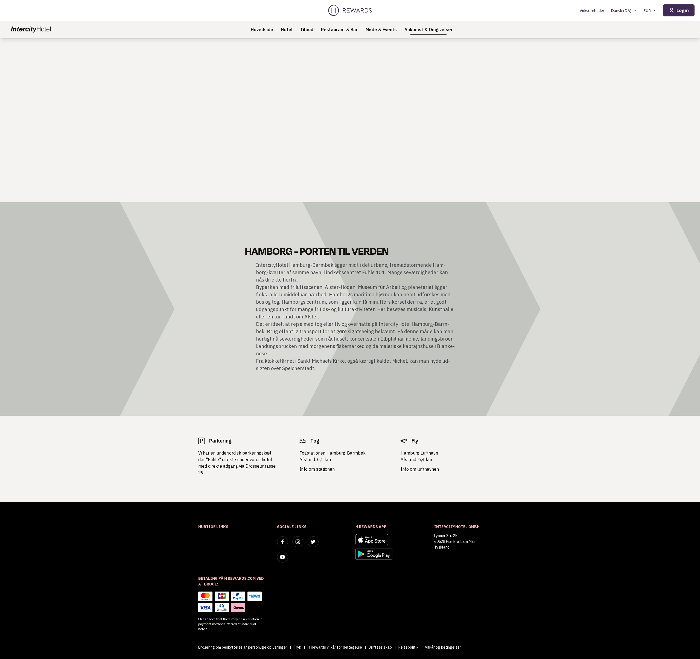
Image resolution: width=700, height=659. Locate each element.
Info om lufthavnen (420, 469)
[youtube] (282, 557)
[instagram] (297, 541)
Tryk (297, 647)
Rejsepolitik (408, 647)
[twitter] (313, 541)
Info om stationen (317, 469)
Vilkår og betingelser (443, 647)
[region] (350, 120)
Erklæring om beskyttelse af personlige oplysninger (242, 647)
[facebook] (282, 541)
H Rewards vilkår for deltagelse (335, 647)
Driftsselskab (380, 647)
